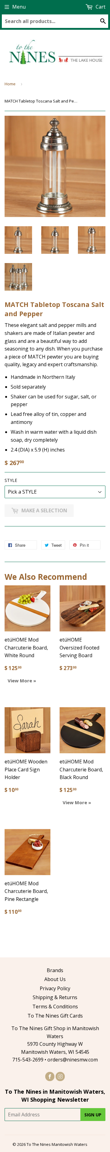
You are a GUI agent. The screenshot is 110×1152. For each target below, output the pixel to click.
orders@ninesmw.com (72, 1059)
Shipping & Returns (55, 997)
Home (10, 84)
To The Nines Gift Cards (55, 1015)
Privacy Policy (55, 988)
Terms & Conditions (55, 1006)
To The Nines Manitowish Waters (57, 1144)
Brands (55, 970)
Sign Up (92, 1115)
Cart (99, 6)
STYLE (11, 480)
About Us (55, 979)
